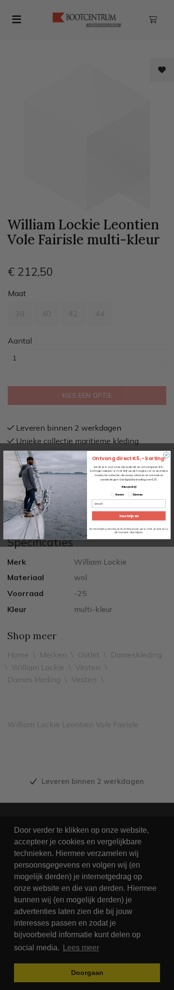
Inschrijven (129, 515)
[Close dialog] (166, 455)
